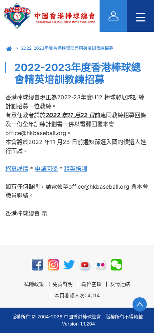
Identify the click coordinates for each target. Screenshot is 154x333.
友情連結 (120, 284)
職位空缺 (91, 284)
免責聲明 (63, 284)
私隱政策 (34, 284)
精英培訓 (75, 168)
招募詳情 (16, 168)
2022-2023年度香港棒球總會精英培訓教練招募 (67, 48)
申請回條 (46, 168)
